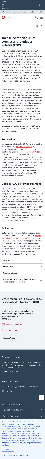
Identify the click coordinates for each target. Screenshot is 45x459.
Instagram (22, 387)
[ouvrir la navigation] (41, 17)
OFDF (9, 18)
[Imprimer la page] (37, 25)
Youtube (34, 387)
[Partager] (42, 25)
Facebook (9, 387)
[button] (41, 397)
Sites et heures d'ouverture (14, 410)
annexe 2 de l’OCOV (28, 152)
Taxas (23, 220)
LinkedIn (8, 391)
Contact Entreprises (11, 416)
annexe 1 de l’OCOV (24, 146)
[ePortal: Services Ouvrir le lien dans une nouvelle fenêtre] (37, 5)
